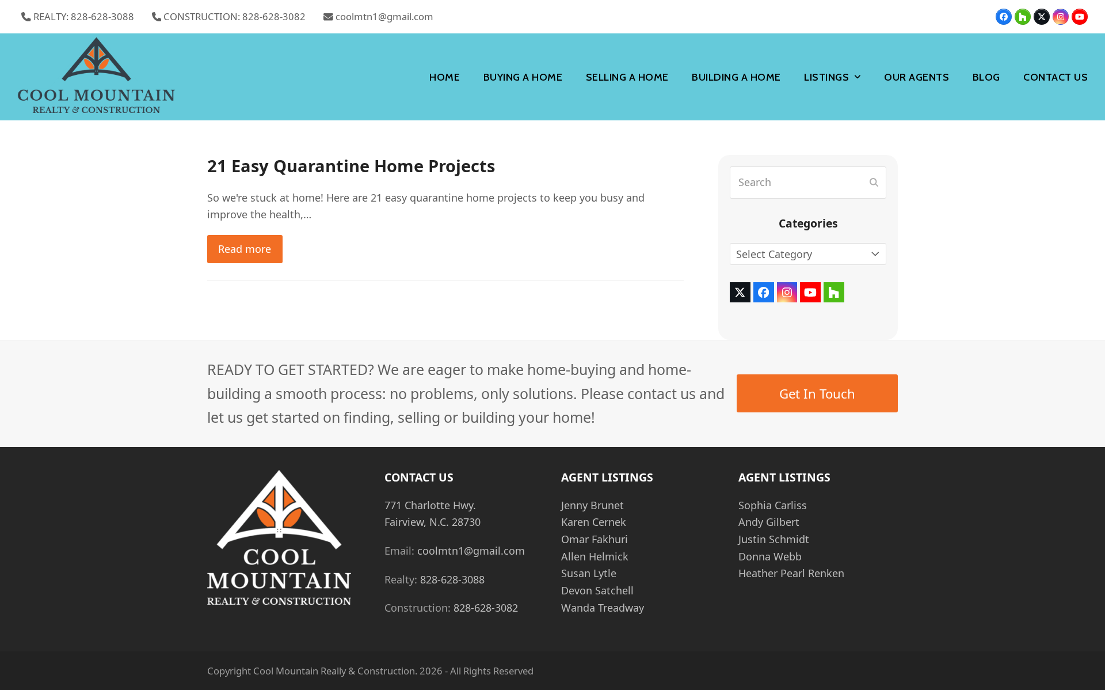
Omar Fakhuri (594, 539)
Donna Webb (770, 556)
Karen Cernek (593, 522)
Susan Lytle (588, 573)
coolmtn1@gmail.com (384, 16)
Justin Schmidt (773, 539)
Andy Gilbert (768, 522)
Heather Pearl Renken (791, 573)
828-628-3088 (452, 579)
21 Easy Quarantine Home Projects (351, 165)
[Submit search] (874, 182)
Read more (244, 249)
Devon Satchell (597, 590)
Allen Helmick (594, 556)
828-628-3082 (486, 608)
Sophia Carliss (772, 505)
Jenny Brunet (592, 505)
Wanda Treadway (602, 608)
